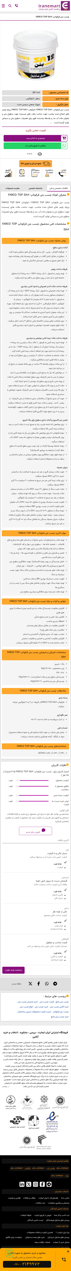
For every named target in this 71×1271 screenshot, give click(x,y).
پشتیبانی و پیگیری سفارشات (58, 1203)
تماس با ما (65, 1198)
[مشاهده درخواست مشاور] (62, 173)
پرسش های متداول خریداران (58, 1237)
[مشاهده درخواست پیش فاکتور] (35, 173)
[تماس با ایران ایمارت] (16, 6)
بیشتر (4, 1086)
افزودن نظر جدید (33, 832)
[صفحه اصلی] (53, 6)
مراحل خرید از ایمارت (61, 1242)
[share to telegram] (55, 983)
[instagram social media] (35, 1185)
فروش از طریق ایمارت (42, 1215)
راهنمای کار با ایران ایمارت (48, 1198)
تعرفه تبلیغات (25, 1215)
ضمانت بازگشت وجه (42, 1242)
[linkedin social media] (21, 1185)
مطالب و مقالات (29, 1198)
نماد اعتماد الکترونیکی (52, 1122)
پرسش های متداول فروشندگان (57, 1220)
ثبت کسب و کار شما (61, 1215)
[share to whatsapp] (47, 983)
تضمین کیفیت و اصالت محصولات (40, 1232)
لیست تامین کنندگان (35, 1220)
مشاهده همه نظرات (13, 970)
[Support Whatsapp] (9, 1253)
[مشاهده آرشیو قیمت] (8, 173)
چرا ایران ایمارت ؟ (62, 1232)
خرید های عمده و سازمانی (35, 1237)
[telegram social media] (49, 1185)
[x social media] (28, 1185)
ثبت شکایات (40, 1203)
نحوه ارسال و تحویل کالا (31, 163)
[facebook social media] (42, 1185)
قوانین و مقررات (14, 1198)
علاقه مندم (16, 984)
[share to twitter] (30, 983)
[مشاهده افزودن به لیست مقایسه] (22, 173)
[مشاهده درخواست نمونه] (49, 173)
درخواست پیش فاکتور (14, 1237)
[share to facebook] (39, 983)
